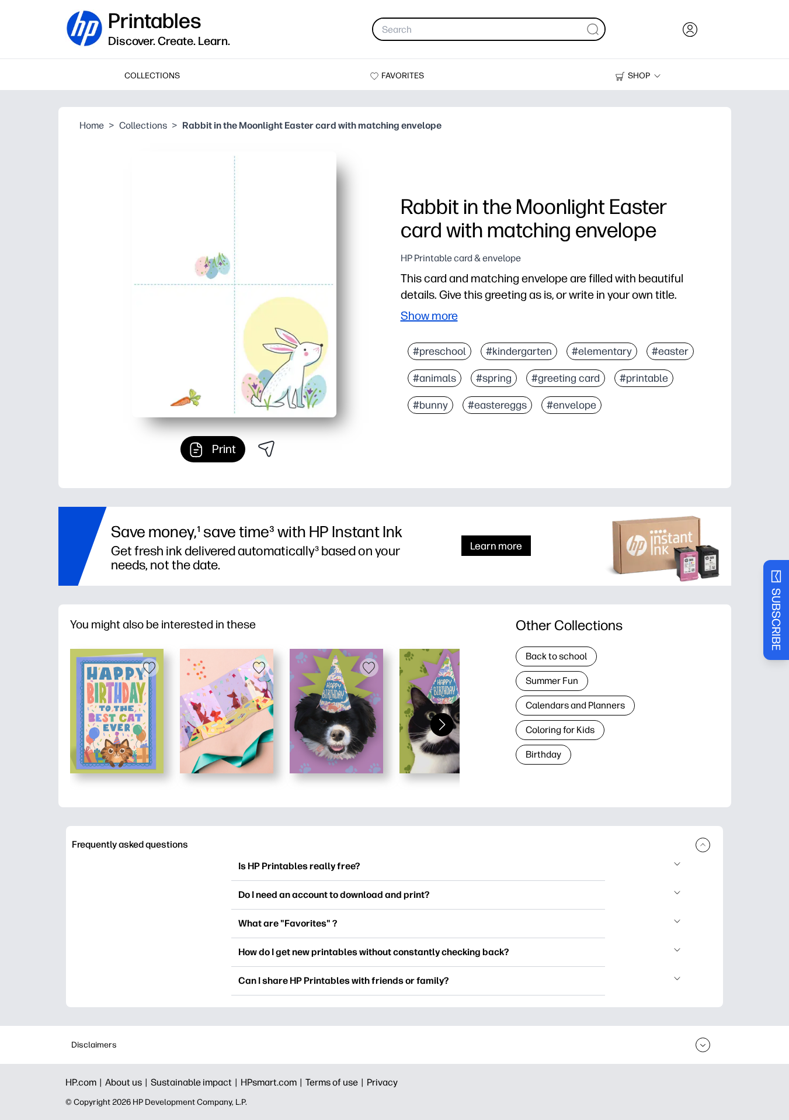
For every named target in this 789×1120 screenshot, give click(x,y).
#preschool (439, 351)
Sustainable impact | (196, 1082)
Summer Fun (552, 680)
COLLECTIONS (152, 76)
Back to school (556, 656)
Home (91, 125)
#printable (644, 378)
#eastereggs (497, 405)
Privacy (382, 1082)
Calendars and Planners (575, 705)
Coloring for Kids (560, 729)
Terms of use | (336, 1082)
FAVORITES (402, 76)
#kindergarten (519, 351)
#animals (434, 378)
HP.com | (85, 1082)
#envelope (571, 405)
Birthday (543, 754)
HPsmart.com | (273, 1082)
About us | (128, 1082)
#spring (494, 378)
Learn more (496, 546)
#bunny (430, 405)
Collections (143, 125)
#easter (670, 351)
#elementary (602, 351)
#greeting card (565, 378)
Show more (429, 316)
